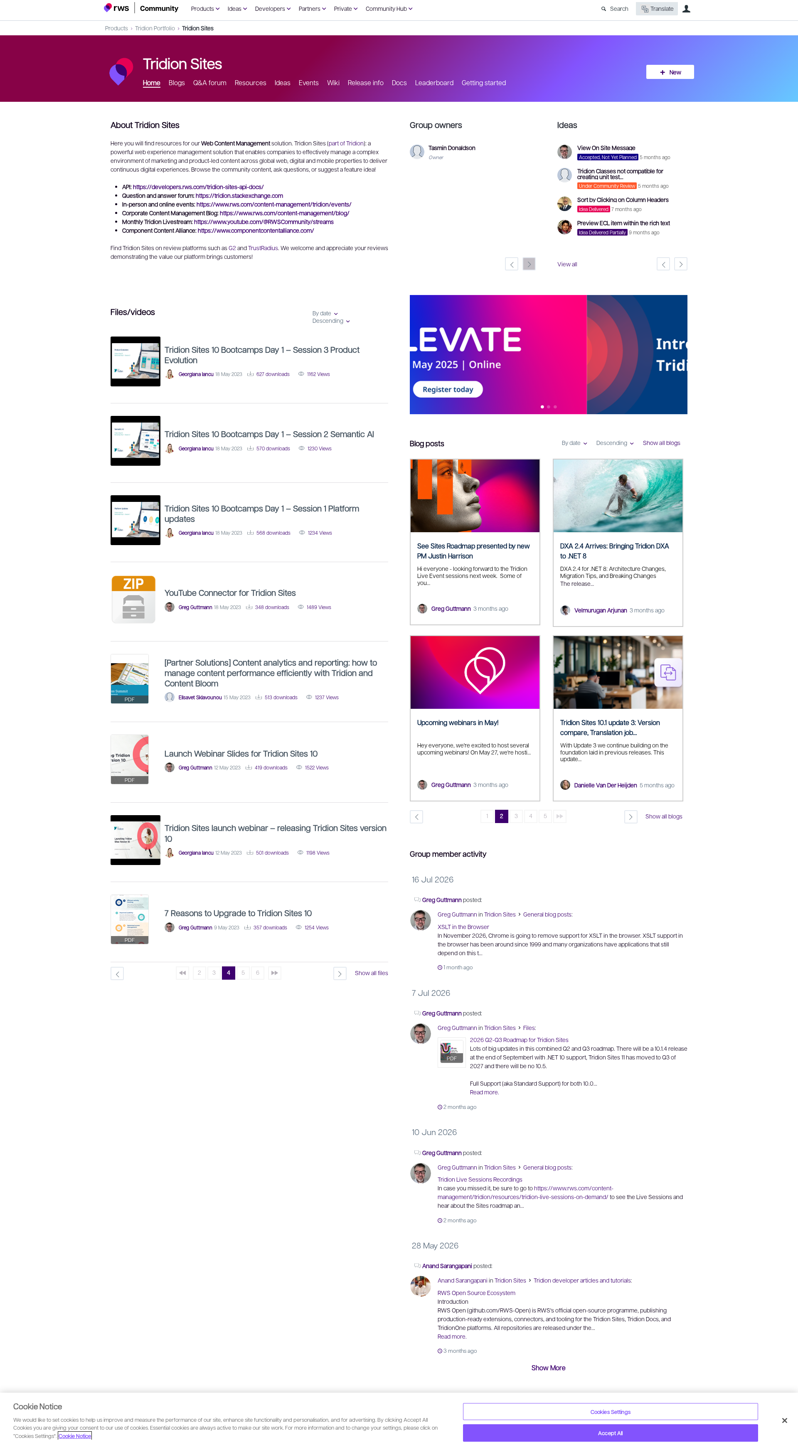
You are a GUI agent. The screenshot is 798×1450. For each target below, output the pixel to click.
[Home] (141, 7)
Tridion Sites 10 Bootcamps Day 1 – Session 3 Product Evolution (262, 354)
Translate (662, 8)
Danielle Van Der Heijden (605, 785)
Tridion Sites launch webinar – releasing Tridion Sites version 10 (276, 832)
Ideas (234, 8)
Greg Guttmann (451, 608)
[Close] (785, 1420)
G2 (232, 247)
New (675, 72)
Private (343, 8)
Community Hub (386, 8)
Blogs (177, 82)
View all (567, 264)
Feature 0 (542, 407)
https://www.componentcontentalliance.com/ (256, 230)
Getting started (484, 82)
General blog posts (547, 914)
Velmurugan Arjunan (600, 610)
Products (202, 8)
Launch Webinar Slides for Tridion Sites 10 (241, 753)
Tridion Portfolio (155, 28)
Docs (399, 82)
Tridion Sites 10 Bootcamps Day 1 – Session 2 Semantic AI (269, 433)
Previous (416, 355)
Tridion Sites (198, 28)
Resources (250, 82)
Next (681, 355)
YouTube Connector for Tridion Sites (230, 592)
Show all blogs (661, 442)
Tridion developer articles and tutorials (582, 1280)
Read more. (484, 1092)
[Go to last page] (559, 816)
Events (309, 82)
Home (151, 82)
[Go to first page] (182, 973)
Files (529, 1027)
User (686, 9)
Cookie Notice (75, 1435)
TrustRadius (263, 247)
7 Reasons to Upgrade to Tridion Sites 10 (238, 912)
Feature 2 (555, 407)
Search (619, 8)
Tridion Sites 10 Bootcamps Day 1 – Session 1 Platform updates (262, 513)
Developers (270, 8)
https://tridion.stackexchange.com (239, 195)
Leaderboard (434, 82)
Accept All (610, 1432)
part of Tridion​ (346, 143)
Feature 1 (549, 407)
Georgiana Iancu (196, 374)
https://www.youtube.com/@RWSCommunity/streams (264, 221)
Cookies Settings (611, 1411)
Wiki (333, 82)
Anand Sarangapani (447, 1265)
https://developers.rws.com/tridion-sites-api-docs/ (198, 186)
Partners (309, 8)
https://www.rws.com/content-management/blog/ (285, 212)
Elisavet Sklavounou (200, 697)
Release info (366, 82)
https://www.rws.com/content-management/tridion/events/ (274, 204)
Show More (549, 1367)
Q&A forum (210, 82)
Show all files (371, 972)
